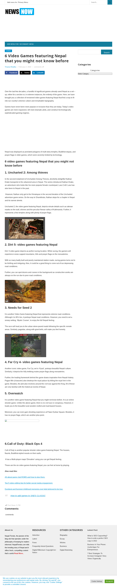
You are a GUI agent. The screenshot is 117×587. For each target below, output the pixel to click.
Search (107, 53)
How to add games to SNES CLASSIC (28, 496)
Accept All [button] (109, 581)
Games (8, 51)
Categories (95, 70)
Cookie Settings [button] (97, 581)
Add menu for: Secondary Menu (20, 44)
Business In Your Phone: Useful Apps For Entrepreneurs (96, 547)
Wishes (62, 542)
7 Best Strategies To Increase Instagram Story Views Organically (96, 555)
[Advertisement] (80, 26)
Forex (34, 542)
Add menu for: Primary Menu (17, 2)
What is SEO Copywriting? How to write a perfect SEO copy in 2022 (97, 538)
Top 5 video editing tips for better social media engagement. (29, 483)
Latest (34, 539)
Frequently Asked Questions (42, 546)
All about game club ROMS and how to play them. (25, 477)
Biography (63, 535)
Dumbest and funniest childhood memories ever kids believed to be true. (34, 489)
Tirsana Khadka (10, 67)
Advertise (35, 535)
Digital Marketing (66, 550)
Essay (62, 539)
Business (63, 546)
